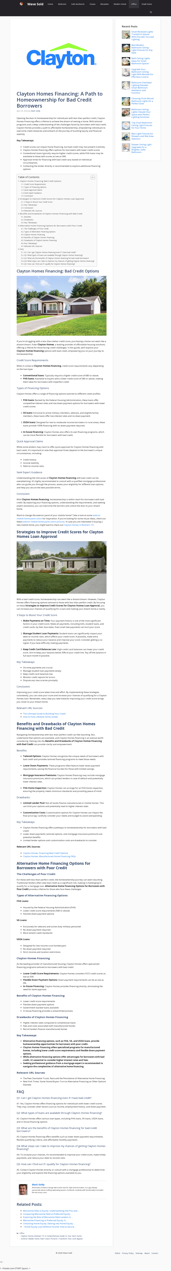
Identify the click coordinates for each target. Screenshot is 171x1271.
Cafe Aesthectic (78, 4)
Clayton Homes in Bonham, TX (79, 524)
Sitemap (139, 1253)
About (147, 1253)
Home (50, 4)
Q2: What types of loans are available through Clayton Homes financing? (53, 255)
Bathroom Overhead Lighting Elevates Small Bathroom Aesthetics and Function (141, 87)
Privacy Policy (128, 1253)
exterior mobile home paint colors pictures (43, 521)
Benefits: (27, 217)
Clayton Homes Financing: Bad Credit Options (40, 181)
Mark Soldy (38, 1184)
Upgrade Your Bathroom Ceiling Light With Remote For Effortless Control (142, 73)
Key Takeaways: (30, 205)
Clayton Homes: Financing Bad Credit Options (45, 853)
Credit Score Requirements (35, 184)
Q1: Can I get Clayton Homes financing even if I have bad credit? (50, 252)
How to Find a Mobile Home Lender (40, 716)
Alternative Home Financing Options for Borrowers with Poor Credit (51, 225)
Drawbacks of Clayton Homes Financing (40, 240)
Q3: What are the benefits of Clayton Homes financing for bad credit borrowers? (56, 258)
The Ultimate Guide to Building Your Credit (44, 713)
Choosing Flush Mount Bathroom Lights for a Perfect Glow (142, 101)
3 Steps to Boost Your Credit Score (38, 202)
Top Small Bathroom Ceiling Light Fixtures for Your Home (141, 125)
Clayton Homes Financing (34, 234)
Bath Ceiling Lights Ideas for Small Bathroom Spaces (140, 61)
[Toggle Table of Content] (91, 177)
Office (134, 4)
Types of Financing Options (35, 187)
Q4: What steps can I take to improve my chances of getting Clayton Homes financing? (59, 261)
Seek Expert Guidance (33, 193)
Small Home (147, 4)
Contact (154, 1253)
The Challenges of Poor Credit (36, 228)
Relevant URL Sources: (33, 211)
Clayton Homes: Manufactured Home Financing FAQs (49, 856)
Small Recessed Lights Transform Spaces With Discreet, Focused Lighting (142, 35)
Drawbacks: (29, 219)
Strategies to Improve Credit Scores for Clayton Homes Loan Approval (52, 199)
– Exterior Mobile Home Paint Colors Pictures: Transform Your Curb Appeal (51, 1239)
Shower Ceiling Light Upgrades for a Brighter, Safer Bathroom (141, 148)
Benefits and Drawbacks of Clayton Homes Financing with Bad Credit (51, 213)
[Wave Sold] (21, 4)
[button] (150, 12)
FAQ (22, 249)
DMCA (117, 1253)
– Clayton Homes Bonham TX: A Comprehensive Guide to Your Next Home (51, 1236)
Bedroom (62, 4)
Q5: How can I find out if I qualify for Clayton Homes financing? (49, 264)
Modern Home (120, 4)
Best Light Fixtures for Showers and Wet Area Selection (142, 136)
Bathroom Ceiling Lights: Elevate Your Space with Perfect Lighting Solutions (141, 113)
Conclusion (28, 196)
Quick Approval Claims (33, 190)
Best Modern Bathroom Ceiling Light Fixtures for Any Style (142, 49)
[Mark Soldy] (23, 1194)
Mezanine (104, 4)
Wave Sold (35, 4)
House (92, 4)
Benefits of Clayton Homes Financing (39, 237)
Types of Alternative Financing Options (39, 231)
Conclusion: (28, 208)
